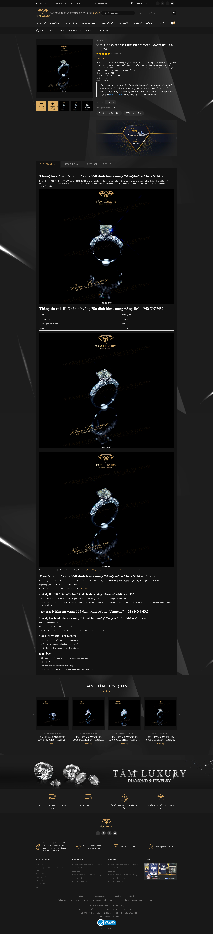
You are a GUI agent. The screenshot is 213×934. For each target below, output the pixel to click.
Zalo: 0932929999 (128, 847)
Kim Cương (54, 23)
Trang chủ (41, 23)
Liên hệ (149, 23)
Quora (140, 900)
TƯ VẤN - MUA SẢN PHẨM (109, 113)
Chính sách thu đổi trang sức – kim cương (88, 864)
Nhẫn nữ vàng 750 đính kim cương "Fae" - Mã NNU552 (160, 738)
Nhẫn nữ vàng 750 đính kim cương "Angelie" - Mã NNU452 (124, 738)
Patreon (152, 900)
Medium (105, 900)
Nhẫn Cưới (123, 23)
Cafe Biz (39, 880)
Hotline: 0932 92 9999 (92, 845)
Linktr (146, 900)
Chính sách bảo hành (80, 868)
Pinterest (85, 900)
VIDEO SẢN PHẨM (71, 164)
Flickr (92, 900)
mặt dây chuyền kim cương (126, 570)
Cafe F (38, 887)
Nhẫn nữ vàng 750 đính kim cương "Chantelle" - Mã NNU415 (88, 738)
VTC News (40, 874)
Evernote (77, 900)
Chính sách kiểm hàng (80, 878)
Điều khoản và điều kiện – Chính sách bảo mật (52, 869)
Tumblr (112, 900)
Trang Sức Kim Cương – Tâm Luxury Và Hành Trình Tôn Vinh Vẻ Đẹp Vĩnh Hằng (78, 3)
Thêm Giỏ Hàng (135, 113)
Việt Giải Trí (40, 884)
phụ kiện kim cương (89, 588)
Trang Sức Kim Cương (50, 30)
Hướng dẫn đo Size (104, 108)
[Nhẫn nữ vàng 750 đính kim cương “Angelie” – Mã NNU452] (64, 106)
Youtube (98, 900)
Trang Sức (70, 23)
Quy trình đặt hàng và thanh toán (85, 871)
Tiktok (126, 900)
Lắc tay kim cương (88, 570)
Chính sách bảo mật (80, 881)
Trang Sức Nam (88, 23)
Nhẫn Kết (138, 23)
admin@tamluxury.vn (164, 847)
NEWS (39, 3)
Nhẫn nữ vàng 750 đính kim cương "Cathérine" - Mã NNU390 (52, 738)
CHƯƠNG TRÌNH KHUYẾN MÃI (99, 164)
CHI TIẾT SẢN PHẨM (48, 164)
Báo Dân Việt (41, 877)
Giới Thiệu (40, 864)
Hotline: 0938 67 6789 (91, 848)
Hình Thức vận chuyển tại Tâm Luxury (86, 875)
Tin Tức (162, 23)
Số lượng (99, 102)
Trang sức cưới (100, 896)
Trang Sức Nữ (106, 23)
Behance (119, 900)
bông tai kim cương (104, 570)
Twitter (70, 900)
